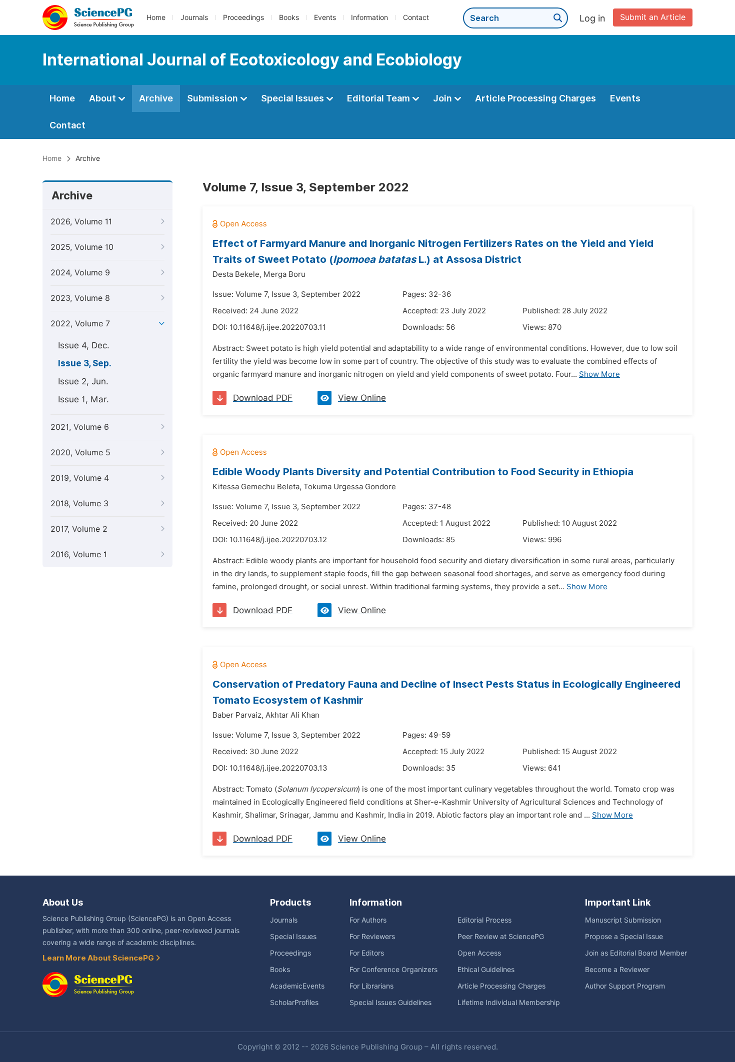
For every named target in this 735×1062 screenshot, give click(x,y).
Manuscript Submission (623, 920)
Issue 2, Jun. (83, 381)
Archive (156, 98)
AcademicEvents (297, 986)
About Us (62, 902)
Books (289, 17)
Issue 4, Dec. (84, 345)
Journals (194, 17)
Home (156, 17)
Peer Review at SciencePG (501, 937)
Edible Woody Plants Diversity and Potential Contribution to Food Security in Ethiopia (423, 472)
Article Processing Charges (535, 98)
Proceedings (243, 17)
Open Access (479, 953)
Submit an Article (653, 17)
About (103, 98)
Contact (416, 17)
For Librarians (372, 986)
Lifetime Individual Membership (509, 1003)
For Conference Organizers (394, 970)
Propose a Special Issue (624, 937)
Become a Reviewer (617, 970)
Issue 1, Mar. (83, 399)
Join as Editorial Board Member (636, 953)
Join (443, 98)
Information (369, 17)
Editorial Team (379, 98)
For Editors (367, 953)
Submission (213, 98)
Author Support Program (625, 986)
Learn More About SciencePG (99, 958)
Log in (593, 18)
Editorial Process (485, 920)
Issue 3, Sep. (85, 363)
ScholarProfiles (294, 1003)
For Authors (368, 920)
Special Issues (293, 98)
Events (325, 17)
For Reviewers (372, 937)
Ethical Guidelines (486, 970)
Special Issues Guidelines (391, 1003)
